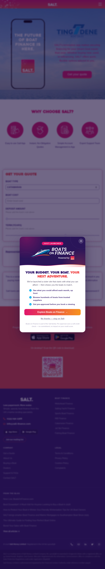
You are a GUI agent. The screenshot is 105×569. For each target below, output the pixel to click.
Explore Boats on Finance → (52, 312)
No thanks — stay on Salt (52, 319)
